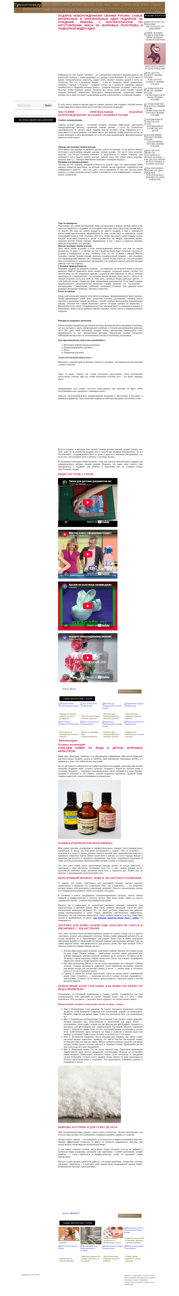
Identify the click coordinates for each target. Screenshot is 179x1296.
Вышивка (98, 10)
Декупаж (89, 4)
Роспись (70, 10)
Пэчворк (126, 4)
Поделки (156, 4)
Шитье (46, 4)
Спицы (66, 4)
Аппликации (83, 10)
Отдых (46, 10)
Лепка (99, 4)
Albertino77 (74, 1213)
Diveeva (73, 689)
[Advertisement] (35, 56)
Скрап (116, 4)
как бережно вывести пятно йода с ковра (116, 918)
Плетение (57, 10)
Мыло (108, 4)
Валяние (77, 4)
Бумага (145, 4)
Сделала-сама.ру (27, 4)
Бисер (136, 4)
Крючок (56, 4)
